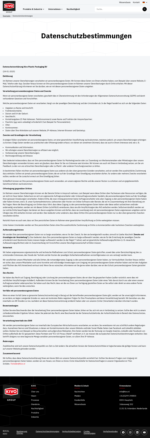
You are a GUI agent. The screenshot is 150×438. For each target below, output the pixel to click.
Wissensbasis (125, 2)
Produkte (35, 413)
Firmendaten (125, 386)
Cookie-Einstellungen (89, 432)
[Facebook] (123, 432)
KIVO (33, 386)
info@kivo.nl (124, 391)
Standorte (35, 404)
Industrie (35, 417)
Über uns (35, 391)
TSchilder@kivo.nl (17, 364)
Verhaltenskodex (110, 431)
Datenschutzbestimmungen (47, 431)
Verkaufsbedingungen (71, 431)
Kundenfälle (79, 400)
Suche (144, 9)
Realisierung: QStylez (22, 432)
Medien (77, 396)
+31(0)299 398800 (127, 396)
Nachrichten (79, 391)
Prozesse (35, 400)
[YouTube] (144, 432)
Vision (33, 396)
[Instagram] (130, 432)
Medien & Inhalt (81, 386)
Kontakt (136, 2)
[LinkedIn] (137, 432)
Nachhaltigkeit (73, 9)
